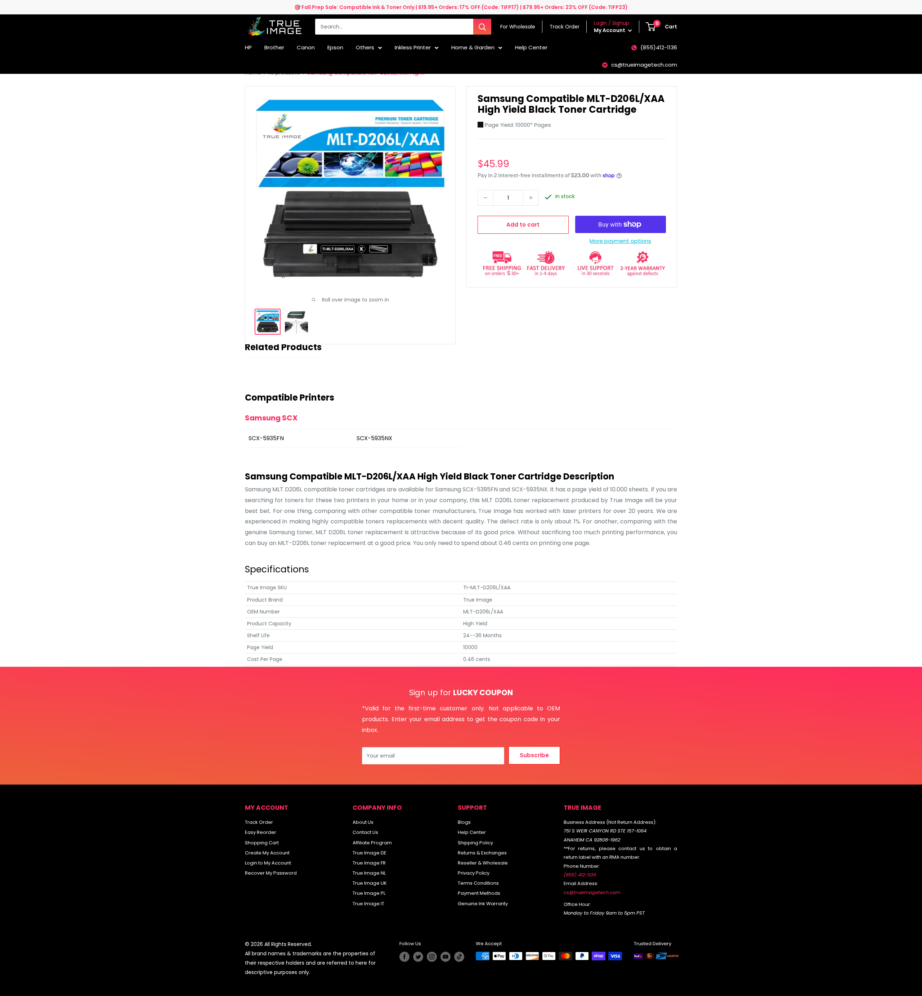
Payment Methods (479, 893)
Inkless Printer (413, 47)
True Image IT (368, 903)
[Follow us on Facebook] (404, 957)
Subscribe (534, 755)
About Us (363, 822)
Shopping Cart (262, 842)
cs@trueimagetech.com (644, 64)
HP (248, 47)
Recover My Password (271, 873)
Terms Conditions (478, 883)
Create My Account (267, 852)
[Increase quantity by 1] (530, 197)
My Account (610, 30)
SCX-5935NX (374, 438)
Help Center (531, 47)
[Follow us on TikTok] (459, 957)
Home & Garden (472, 47)
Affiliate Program (372, 842)
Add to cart (523, 224)
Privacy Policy (473, 873)
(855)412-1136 (658, 47)
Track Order (259, 822)
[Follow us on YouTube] (445, 957)
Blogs (464, 822)
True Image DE (369, 852)
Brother (274, 47)
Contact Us (365, 832)
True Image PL (369, 893)
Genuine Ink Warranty (483, 903)
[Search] (482, 27)
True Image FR (369, 862)
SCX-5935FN (266, 438)
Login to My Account (268, 862)
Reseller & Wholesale (483, 862)
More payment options (620, 241)
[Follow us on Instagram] (432, 957)
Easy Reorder (260, 832)
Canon (306, 47)
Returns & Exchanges (482, 852)
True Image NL (369, 873)
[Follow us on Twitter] (418, 957)
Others (365, 47)
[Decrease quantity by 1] (485, 197)
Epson (335, 47)
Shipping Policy (475, 842)
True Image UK (370, 883)
